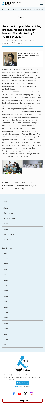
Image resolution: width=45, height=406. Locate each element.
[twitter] (25, 394)
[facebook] (14, 394)
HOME (4, 9)
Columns (13, 9)
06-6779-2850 (24, 386)
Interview (17, 43)
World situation (7, 43)
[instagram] (31, 394)
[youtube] (19, 394)
